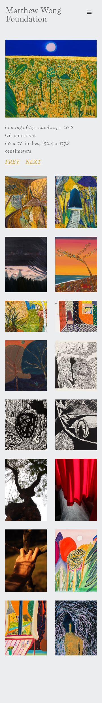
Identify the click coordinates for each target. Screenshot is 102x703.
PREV (12, 161)
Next (33, 161)
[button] (89, 12)
